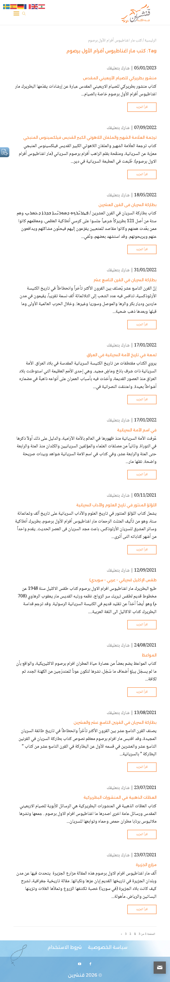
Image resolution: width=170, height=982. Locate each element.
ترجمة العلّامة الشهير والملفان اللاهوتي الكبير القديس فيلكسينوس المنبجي (90, 137)
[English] (34, 7)
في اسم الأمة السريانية (137, 430)
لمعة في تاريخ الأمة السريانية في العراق (122, 355)
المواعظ (149, 655)
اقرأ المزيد (142, 107)
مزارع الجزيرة (146, 865)
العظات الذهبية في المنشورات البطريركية (120, 797)
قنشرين (76, 975)
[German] (20, 7)
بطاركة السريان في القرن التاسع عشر (125, 280)
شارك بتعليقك (118, 68)
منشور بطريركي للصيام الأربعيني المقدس (120, 78)
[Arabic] (41, 7)
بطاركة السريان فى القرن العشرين (127, 205)
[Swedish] (6, 7)
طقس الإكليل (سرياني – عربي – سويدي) (123, 580)
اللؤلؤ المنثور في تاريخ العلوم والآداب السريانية (116, 505)
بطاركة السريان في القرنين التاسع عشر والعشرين (115, 722)
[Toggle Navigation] (16, 14)
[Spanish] (13, 7)
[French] (27, 7)
